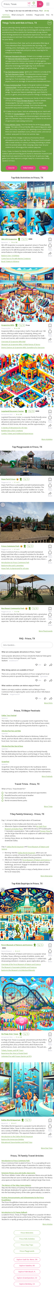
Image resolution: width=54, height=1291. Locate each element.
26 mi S (13, 1123)
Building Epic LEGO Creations (12, 430)
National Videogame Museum (15, 56)
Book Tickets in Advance (10, 261)
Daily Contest (28, 168)
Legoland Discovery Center (12, 411)
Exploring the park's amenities (12, 565)
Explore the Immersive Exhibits (12, 1139)
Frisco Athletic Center (13, 125)
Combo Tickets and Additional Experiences (17, 433)
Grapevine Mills (7, 325)
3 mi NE (16, 612)
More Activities (47, 439)
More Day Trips (46, 1148)
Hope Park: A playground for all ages (15, 568)
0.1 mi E (16, 482)
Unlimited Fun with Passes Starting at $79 (16, 1056)
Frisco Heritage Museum (14, 98)
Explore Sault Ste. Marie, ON (27, 1259)
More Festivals (47, 776)
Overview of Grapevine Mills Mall (13, 341)
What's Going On (18, 15)
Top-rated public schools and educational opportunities (25, 793)
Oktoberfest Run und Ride (11, 731)
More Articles (47, 1224)
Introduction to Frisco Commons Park (15, 562)
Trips (44, 168)
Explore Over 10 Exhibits (10, 256)
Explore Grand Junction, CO (27, 1278)
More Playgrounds (45, 631)
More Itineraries (46, 876)
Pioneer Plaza (45, 831)
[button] (29, 4)
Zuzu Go (11, 168)
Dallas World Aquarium (15, 847)
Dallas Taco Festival (9, 715)
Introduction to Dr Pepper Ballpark (14, 1212)
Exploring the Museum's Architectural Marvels (18, 970)
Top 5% (35, 608)
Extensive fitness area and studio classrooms (18, 1173)
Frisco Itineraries (27, 1233)
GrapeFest (5, 761)
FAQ (47, 15)
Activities (29, 15)
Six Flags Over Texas (9, 1034)
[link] (27, 723)
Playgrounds (39, 15)
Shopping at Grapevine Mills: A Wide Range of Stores (20, 344)
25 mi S (17, 951)
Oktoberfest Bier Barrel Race (12, 746)
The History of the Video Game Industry (16, 1185)
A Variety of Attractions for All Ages (14, 428)
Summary (5, 15)
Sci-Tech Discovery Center (14, 72)
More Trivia (48, 806)
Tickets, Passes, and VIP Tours (12, 1050)
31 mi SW (19, 1037)
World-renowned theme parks (16, 800)
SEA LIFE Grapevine (9, 239)
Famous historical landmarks (15, 798)
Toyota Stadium (19, 114)
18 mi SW (14, 242)
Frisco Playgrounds (27, 1251)
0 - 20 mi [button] (45, 11)
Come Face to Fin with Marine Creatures (16, 258)
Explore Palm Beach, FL (27, 1272)
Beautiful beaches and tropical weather (19, 795)
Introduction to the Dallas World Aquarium (17, 1136)
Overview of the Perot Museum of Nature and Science (21, 964)
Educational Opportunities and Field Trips (16, 1142)
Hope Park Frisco (8, 479)
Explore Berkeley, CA (27, 1284)
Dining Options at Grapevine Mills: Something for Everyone (23, 347)
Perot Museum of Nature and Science (36, 860)
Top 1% (24, 239)
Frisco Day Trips (27, 1245)
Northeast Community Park (12, 608)
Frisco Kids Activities (27, 1239)
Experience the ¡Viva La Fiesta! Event (14, 1053)
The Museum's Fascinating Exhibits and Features (19, 967)
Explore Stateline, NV (27, 1265)
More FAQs (48, 703)
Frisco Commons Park (13, 85)
